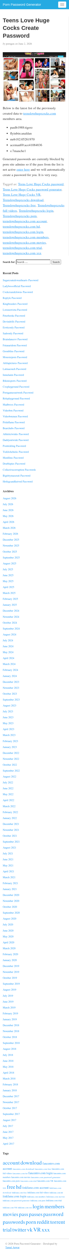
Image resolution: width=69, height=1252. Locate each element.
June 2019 (8, 1001)
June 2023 (8, 717)
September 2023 (11, 699)
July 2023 (8, 711)
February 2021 (10, 883)
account (11, 1162)
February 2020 (10, 954)
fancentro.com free (43, 1169)
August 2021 (9, 847)
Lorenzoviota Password (15, 309)
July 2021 (8, 853)
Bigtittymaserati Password (16, 475)
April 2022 (8, 800)
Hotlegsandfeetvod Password (18, 481)
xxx (46, 1229)
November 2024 (11, 616)
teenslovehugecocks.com (39, 113)
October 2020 (10, 906)
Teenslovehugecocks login (36, 210)
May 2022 (8, 794)
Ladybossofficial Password (17, 286)
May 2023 (8, 723)
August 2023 (9, 705)
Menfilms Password (13, 457)
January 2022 (10, 818)
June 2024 (8, 646)
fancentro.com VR (45, 1180)
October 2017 (10, 1108)
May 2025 (8, 581)
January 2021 (10, 889)
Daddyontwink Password (16, 440)
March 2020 (9, 948)
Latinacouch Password (14, 369)
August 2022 (9, 776)
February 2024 (10, 670)
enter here (23, 169)
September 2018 (11, 1043)
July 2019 (8, 995)
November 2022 (11, 758)
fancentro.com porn (11, 1180)
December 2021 (11, 824)
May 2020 (8, 936)
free (11, 1186)
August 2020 (9, 918)
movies (10, 1213)
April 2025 (8, 587)
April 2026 (8, 522)
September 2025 (11, 557)
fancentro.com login (40, 1173)
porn (31, 1221)
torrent (57, 1221)
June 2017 (8, 1132)
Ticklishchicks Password (16, 451)
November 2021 (11, 830)
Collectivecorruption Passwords (19, 469)
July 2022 (8, 782)
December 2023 (11, 682)
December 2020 (11, 895)
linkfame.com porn (37, 1200)
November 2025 (11, 545)
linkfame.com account (35, 1188)
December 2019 (11, 966)
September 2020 (11, 912)
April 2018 (8, 1072)
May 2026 (8, 516)
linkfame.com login (14, 1196)
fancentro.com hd (20, 1173)
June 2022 (8, 788)
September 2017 (11, 1114)
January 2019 (10, 1019)
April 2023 (8, 729)
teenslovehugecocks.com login (23, 232)
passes (36, 1213)
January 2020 (10, 960)
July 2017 (8, 1126)
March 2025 (9, 593)
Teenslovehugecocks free (19, 205)
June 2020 (8, 930)
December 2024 (11, 610)
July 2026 (8, 504)
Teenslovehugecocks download (23, 200)
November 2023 (11, 687)
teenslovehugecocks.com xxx (22, 253)
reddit (43, 1221)
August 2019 (9, 989)
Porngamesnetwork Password (18, 392)
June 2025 (8, 575)
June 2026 (8, 510)
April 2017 (8, 1143)
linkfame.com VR (10, 1207)
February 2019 (10, 1013)
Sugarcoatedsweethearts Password (20, 280)
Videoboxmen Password (15, 416)
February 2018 (10, 1084)
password (53, 1213)
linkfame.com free (19, 1192)
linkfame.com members (36, 1196)
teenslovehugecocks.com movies (24, 242)
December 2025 (11, 539)
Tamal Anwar (12, 1247)
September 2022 (11, 770)
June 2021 (8, 859)
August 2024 (9, 634)
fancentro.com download (23, 1169)
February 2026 (10, 533)
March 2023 (9, 735)
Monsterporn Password (15, 357)
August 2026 (9, 498)
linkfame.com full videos (38, 1192)
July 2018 (8, 1055)
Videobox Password (13, 410)
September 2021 (11, 841)
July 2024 (8, 640)
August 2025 (9, 563)
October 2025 (10, 551)
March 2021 (9, 877)
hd (19, 1186)
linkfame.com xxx (25, 1207)
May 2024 (8, 652)
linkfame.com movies (55, 1196)
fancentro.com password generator (45, 1177)
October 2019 (10, 977)
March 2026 (9, 528)
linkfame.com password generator (16, 1200)
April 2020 (8, 942)
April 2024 (8, 658)
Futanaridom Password (15, 345)
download (31, 1162)
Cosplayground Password (16, 386)
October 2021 (10, 835)
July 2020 (8, 924)
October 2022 (10, 764)
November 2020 (11, 901)
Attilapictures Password (15, 363)
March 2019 (9, 1007)
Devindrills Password (14, 321)
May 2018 (8, 1066)
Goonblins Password (13, 351)
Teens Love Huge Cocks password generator (32, 189)
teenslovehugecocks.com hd (21, 226)
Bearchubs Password (13, 428)
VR (37, 1229)
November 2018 (11, 1031)
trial (7, 1229)
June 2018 (8, 1061)
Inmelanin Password (13, 375)
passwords (14, 1221)
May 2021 (8, 865)
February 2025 (10, 599)
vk (30, 1229)
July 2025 (8, 569)
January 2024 (10, 676)
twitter (19, 1229)
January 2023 (10, 747)
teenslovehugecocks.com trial (22, 247)
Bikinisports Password (14, 380)
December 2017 (11, 1096)
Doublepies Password (14, 463)
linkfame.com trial (54, 1200)
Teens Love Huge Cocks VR (21, 194)
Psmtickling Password (14, 446)
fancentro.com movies (20, 1177)
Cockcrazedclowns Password (18, 292)
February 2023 (10, 741)
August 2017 (9, 1120)
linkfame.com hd (56, 1192)
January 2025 (10, 604)
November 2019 (11, 972)
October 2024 (10, 622)
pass (23, 1213)
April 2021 (8, 871)
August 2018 (9, 1049)
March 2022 (9, 806)
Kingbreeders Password (15, 304)
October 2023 (10, 693)
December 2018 (11, 1025)
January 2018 (10, 1090)
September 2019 (11, 983)
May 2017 (8, 1137)
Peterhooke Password (14, 315)
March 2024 (9, 664)
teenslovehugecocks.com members (26, 237)
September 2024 (11, 628)
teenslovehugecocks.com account (25, 221)
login (38, 1206)
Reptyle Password (12, 298)
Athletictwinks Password (16, 434)
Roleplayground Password (16, 398)
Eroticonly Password (13, 327)
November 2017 (11, 1102)
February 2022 (10, 812)
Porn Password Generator (22, 4)
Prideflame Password (14, 422)
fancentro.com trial (28, 1180)
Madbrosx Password (13, 404)
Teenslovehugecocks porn (20, 216)
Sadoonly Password (13, 333)
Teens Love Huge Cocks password (40, 184)
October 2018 (10, 1037)
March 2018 (9, 1078)
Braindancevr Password (15, 339)
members (54, 1206)
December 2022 (11, 753)
